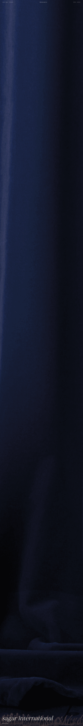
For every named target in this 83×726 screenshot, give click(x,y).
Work (74, 2)
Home (3, 2)
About (7, 2)
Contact (79, 2)
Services (11, 2)
